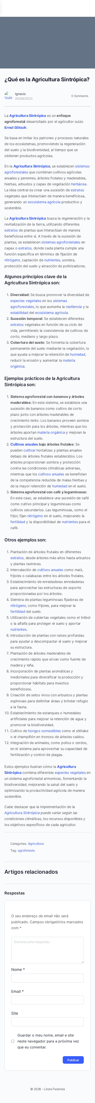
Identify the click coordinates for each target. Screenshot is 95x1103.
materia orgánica (51, 432)
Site (14, 1013)
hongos (34, 731)
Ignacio (20, 94)
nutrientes (52, 260)
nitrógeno (12, 260)
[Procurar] (86, 8)
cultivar (29, 450)
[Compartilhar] (85, 844)
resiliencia (74, 306)
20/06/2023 (23, 98)
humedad (77, 354)
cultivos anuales (51, 474)
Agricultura (36, 843)
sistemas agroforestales (60, 242)
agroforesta (26, 850)
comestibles (51, 731)
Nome (18, 969)
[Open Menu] (7, 8)
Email (17, 991)
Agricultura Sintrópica (27, 115)
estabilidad (19, 312)
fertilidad (17, 522)
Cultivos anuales (24, 444)
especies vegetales (25, 300)
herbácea (78, 184)
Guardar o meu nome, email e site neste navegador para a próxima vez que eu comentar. (48, 1041)
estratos (77, 190)
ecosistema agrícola (44, 202)
